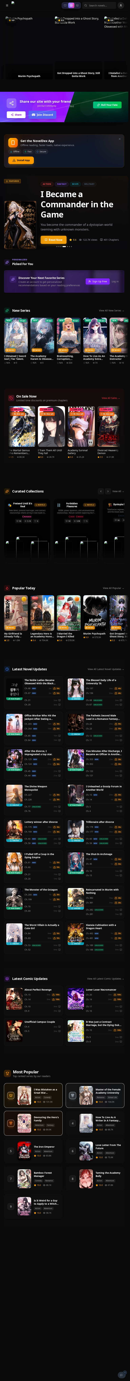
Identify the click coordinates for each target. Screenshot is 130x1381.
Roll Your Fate (109, 104)
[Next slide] (123, 213)
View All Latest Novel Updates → (106, 669)
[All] (71, 5)
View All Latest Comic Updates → (105, 978)
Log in (115, 281)
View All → (118, 491)
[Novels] (65, 5)
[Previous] (4, 48)
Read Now (55, 240)
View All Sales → (111, 398)
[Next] (123, 48)
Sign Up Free (99, 281)
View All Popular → (113, 588)
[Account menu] (120, 5)
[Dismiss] (119, 139)
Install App (23, 160)
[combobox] (99, 5)
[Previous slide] (5, 213)
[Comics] (77, 5)
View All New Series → (111, 310)
